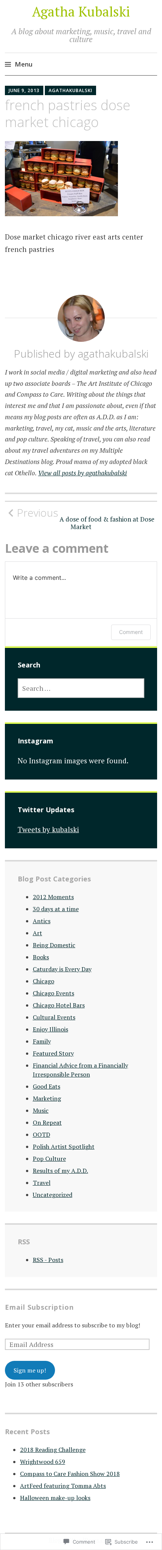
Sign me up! (30, 1370)
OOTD (41, 1134)
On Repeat (47, 1122)
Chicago (43, 981)
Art (37, 933)
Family (42, 1041)
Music (41, 1110)
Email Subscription (39, 1307)
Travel (41, 1182)
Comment (131, 632)
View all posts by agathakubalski (82, 473)
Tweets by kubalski (48, 829)
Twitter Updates (46, 809)
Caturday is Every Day (62, 969)
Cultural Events (54, 1017)
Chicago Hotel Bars (59, 1005)
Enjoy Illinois (50, 1029)
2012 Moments (53, 897)
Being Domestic (54, 945)
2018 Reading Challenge (53, 1449)
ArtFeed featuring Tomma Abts (63, 1486)
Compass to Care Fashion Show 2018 (70, 1474)
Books (41, 957)
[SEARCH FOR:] (81, 688)
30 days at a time (56, 909)
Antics (41, 921)
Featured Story (53, 1053)
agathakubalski (70, 90)
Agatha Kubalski (81, 11)
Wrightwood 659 (42, 1461)
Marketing (47, 1098)
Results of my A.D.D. (60, 1170)
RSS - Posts (48, 1260)
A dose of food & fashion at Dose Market (85, 519)
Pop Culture (49, 1158)
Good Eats (46, 1086)
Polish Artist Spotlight (64, 1146)
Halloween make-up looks (55, 1498)
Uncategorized (52, 1195)
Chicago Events (53, 993)
